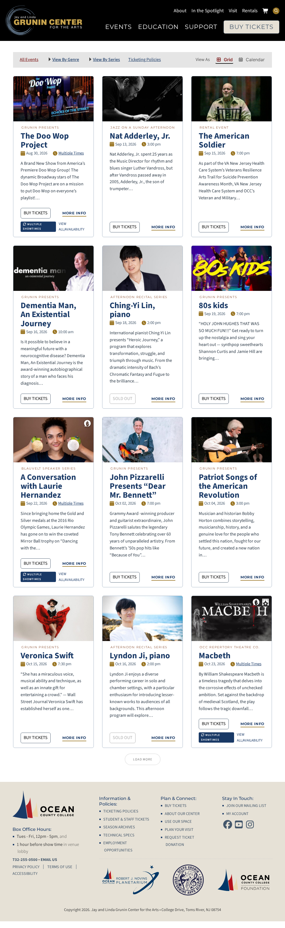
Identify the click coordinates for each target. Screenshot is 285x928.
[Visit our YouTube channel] (238, 825)
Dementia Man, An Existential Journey (48, 314)
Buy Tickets (251, 27)
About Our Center (182, 814)
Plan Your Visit (179, 830)
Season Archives (119, 827)
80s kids (213, 305)
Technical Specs (118, 835)
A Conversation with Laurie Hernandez (48, 486)
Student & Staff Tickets (126, 819)
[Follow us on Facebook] (227, 825)
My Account (237, 814)
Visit (233, 10)
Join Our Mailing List (246, 806)
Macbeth (214, 656)
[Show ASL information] (87, 423)
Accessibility (25, 874)
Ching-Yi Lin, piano (132, 309)
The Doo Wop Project (45, 140)
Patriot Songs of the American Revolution (228, 486)
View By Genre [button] (65, 60)
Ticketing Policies (144, 60)
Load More (142, 759)
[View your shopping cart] (265, 11)
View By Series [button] (106, 60)
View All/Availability (71, 226)
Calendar (255, 59)
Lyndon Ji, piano (140, 656)
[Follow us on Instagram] (249, 825)
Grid (228, 59)
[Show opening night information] (265, 602)
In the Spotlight (207, 10)
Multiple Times (71, 153)
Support (201, 27)
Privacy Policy (26, 867)
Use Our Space (178, 821)
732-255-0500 (25, 860)
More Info (74, 213)
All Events (29, 60)
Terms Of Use (59, 867)
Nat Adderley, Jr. (140, 136)
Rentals (249, 10)
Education (158, 27)
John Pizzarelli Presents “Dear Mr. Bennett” (138, 486)
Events (118, 27)
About (180, 10)
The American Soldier (224, 140)
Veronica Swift (47, 656)
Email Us (49, 860)
